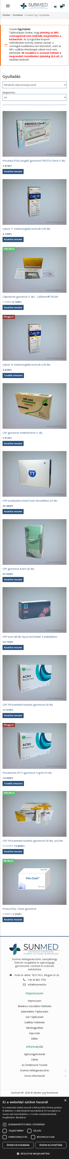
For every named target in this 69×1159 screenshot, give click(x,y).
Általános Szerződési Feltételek (34, 1006)
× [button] (65, 1100)
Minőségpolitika (34, 1027)
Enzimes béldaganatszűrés (34, 1070)
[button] (34, 1153)
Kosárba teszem (13, 919)
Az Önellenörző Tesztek (34, 1065)
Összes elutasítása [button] (50, 1145)
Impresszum (34, 1000)
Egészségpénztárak (34, 1054)
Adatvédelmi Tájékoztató (34, 1011)
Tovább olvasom (13, 375)
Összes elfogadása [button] (18, 1145)
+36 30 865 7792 (37, 979)
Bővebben (21, 1117)
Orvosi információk (34, 1075)
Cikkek (34, 1059)
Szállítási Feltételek (34, 1022)
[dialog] (34, 1128)
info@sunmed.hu (37, 984)
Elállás (34, 1038)
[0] (61, 6)
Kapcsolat (34, 1033)
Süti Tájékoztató (35, 1017)
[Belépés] (55, 6)
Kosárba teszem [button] (13, 171)
